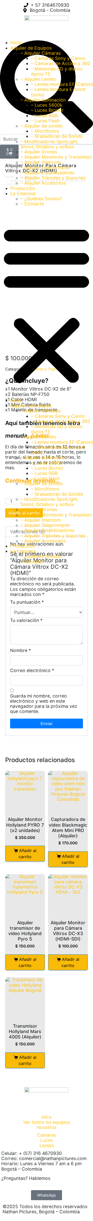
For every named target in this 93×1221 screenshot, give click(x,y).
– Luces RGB (44, 115)
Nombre (20, 650)
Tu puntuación (27, 602)
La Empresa (23, 193)
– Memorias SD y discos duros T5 (56, 71)
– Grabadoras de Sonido (57, 136)
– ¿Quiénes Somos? (41, 198)
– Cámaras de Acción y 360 (60, 63)
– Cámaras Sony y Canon (58, 58)
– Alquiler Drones (39, 152)
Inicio (16, 42)
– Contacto (32, 203)
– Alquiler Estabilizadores (47, 172)
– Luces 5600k (47, 105)
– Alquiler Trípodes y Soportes (53, 177)
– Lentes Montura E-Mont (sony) (58, 92)
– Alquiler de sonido (42, 126)
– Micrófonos (45, 131)
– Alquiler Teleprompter (46, 167)
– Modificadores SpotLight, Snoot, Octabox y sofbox (50, 144)
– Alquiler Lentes (38, 79)
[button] (46, 304)
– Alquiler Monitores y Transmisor (56, 157)
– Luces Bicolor (47, 110)
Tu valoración (26, 620)
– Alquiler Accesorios (43, 183)
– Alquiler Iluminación (43, 100)
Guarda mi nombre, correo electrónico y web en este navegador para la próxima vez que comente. (43, 703)
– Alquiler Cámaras (41, 53)
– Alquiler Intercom (41, 162)
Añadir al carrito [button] (27, 853)
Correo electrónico (32, 670)
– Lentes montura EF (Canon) (62, 84)
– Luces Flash (45, 120)
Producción (22, 188)
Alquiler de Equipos (31, 48)
